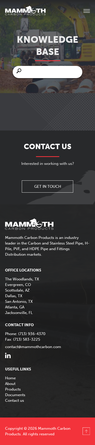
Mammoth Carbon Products (30, 11)
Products (13, 389)
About (10, 383)
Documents (15, 395)
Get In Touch (47, 186)
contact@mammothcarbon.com (33, 346)
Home (10, 378)
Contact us (14, 400)
